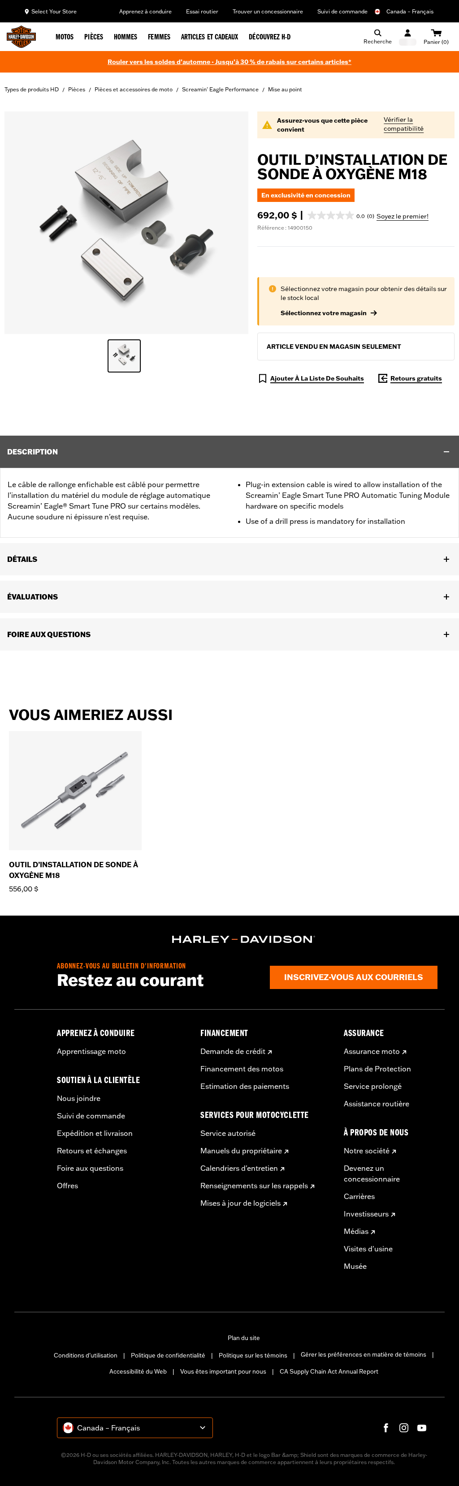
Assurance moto (372, 1051)
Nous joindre (78, 1098)
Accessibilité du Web (138, 1371)
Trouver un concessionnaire (268, 11)
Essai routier (202, 11)
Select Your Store (54, 11)
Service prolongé (373, 1086)
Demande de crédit (232, 1051)
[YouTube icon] (421, 1427)
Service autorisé (227, 1133)
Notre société (367, 1150)
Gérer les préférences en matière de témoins (363, 1354)
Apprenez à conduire (145, 11)
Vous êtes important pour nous (223, 1371)
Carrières (359, 1196)
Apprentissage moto (91, 1051)
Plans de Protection (377, 1068)
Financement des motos (241, 1068)
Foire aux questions (90, 1168)
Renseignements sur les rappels (254, 1185)
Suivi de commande (342, 11)
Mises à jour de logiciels (240, 1203)
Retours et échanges (92, 1150)
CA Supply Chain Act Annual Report (329, 1371)
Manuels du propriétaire (241, 1150)
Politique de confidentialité (168, 1355)
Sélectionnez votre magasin (324, 313)
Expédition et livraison (95, 1133)
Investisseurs (366, 1213)
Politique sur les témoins (253, 1355)
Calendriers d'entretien (239, 1168)
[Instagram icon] (403, 1427)
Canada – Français (409, 11)
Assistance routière (376, 1103)
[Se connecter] (407, 37)
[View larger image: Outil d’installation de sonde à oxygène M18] (126, 221)
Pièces (76, 89)
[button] (340, 215)
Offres (67, 1185)
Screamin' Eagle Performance (220, 89)
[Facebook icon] (386, 1427)
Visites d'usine (368, 1248)
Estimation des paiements (244, 1086)
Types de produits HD (31, 89)
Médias (356, 1231)
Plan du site (244, 1337)
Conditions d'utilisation (85, 1355)
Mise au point (285, 89)
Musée (355, 1266)
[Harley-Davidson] (243, 939)
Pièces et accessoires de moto (134, 89)
